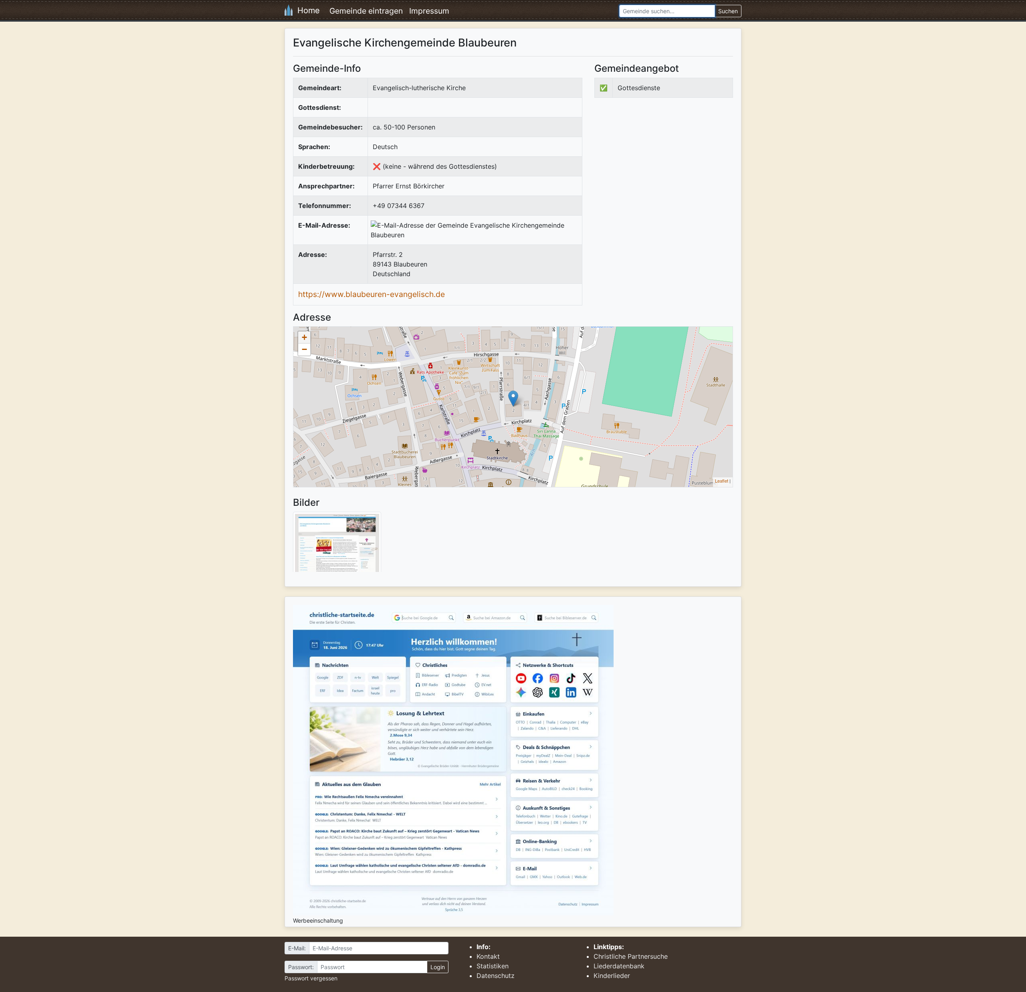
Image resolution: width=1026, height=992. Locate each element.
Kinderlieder (612, 976)
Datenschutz (496, 976)
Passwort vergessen (311, 978)
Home (306, 10)
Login (437, 967)
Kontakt (488, 956)
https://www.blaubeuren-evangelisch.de (371, 294)
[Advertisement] (661, 170)
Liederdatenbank (619, 966)
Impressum (429, 11)
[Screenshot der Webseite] (337, 545)
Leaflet (721, 480)
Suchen (728, 11)
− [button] (304, 349)
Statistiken (493, 966)
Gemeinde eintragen (366, 11)
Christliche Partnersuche (631, 956)
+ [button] (304, 337)
